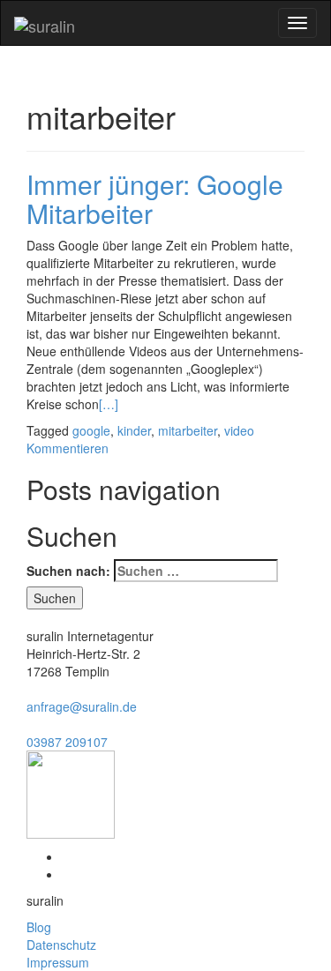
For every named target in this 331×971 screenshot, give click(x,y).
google (91, 430)
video (239, 430)
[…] (108, 404)
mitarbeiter (187, 430)
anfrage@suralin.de (81, 706)
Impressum (57, 962)
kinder (134, 430)
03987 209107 (67, 742)
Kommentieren (67, 448)
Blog (38, 927)
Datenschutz (61, 944)
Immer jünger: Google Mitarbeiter (154, 198)
